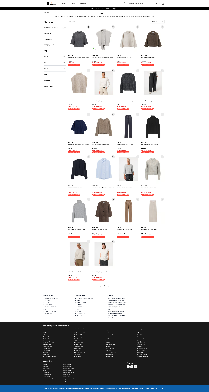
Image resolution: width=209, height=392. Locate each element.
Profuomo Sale (78, 335)
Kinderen (83, 4)
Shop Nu (114, 9)
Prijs (45, 74)
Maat (46, 63)
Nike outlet (46, 331)
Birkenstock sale (47, 346)
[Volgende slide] (164, 8)
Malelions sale (140, 333)
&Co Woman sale (110, 344)
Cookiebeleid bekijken (150, 388)
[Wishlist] (155, 3)
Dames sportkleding (68, 368)
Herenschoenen (47, 374)
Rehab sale (139, 346)
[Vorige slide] (45, 8)
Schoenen (45, 364)
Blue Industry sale (47, 341)
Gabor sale (108, 337)
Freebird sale (46, 348)
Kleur (46, 68)
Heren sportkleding (48, 378)
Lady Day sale (109, 356)
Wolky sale (108, 331)
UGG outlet (46, 335)
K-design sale (46, 352)
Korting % (48, 80)
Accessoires (46, 372)
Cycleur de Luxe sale (48, 342)
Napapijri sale (140, 341)
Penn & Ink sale (109, 348)
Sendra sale (46, 339)
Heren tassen (46, 380)
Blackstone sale (141, 344)
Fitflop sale (77, 350)
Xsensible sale (78, 344)
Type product (49, 45)
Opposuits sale (109, 354)
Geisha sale (77, 354)
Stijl (45, 51)
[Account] (159, 3)
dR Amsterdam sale (142, 348)
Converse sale (47, 350)
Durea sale (108, 346)
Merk (46, 57)
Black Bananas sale (110, 352)
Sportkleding (46, 368)
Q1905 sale (108, 342)
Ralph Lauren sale (47, 333)
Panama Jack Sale (141, 329)
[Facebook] (128, 366)
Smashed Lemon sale (49, 337)
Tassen (45, 370)
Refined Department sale (49, 356)
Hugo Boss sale (141, 342)
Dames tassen (67, 370)
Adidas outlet (77, 341)
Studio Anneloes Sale (79, 333)
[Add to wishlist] (88, 27)
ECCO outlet (77, 356)
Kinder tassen (67, 380)
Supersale (45, 366)
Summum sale (109, 341)
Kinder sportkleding (68, 378)
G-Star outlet (108, 329)
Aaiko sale (108, 350)
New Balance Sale (110, 333)
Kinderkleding (66, 376)
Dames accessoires (68, 372)
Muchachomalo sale (79, 352)
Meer (153, 16)
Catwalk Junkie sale (142, 339)
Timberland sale (78, 346)
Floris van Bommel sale (80, 331)
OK (162, 388)
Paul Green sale (109, 339)
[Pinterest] (135, 366)
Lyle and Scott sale (79, 329)
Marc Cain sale (109, 335)
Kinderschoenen (67, 374)
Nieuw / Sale (48, 86)
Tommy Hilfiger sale (142, 354)
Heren (73, 4)
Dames (64, 4)
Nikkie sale (46, 354)
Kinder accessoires (68, 382)
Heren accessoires (48, 382)
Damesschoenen (67, 364)
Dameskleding (67, 366)
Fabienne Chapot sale (80, 337)
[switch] (64, 27)
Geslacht (47, 33)
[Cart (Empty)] (163, 3)
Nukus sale (139, 337)
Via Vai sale (140, 331)
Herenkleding (46, 376)
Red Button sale (78, 342)
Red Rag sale (140, 352)
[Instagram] (131, 366)
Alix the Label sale (141, 350)
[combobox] (139, 3)
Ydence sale (77, 348)
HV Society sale (141, 335)
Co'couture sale (47, 329)
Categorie (48, 39)
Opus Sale (77, 339)
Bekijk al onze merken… (143, 356)
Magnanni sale (47, 344)
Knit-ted (46, 12)
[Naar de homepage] (50, 4)
